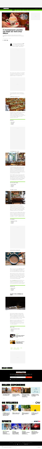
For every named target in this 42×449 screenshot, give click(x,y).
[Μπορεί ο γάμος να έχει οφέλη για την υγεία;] (16, 408)
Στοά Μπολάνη (15, 280)
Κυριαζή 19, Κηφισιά (13, 184)
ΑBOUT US (19, 442)
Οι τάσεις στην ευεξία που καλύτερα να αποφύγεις (35, 414)
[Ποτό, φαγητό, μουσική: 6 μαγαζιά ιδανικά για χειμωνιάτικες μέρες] (12, 342)
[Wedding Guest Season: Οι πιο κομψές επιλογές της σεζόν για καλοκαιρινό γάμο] (26, 390)
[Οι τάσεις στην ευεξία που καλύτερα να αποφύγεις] (35, 408)
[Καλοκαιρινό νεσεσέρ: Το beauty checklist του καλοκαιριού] (16, 390)
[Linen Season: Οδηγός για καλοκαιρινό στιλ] (6, 390)
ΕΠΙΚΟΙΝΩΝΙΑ (11, 442)
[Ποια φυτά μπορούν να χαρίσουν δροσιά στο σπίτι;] (26, 408)
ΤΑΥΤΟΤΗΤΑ (15, 442)
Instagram (12, 186)
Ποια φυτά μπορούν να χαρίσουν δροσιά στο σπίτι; (25, 414)
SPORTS (6, 421)
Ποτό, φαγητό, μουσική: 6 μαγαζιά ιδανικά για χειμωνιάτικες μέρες (20, 342)
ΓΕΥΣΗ (4, 28)
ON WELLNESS (10, 402)
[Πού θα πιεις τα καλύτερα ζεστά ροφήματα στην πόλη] (12, 336)
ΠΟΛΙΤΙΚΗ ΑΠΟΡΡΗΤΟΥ (29, 442)
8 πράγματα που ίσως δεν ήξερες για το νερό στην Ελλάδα (35, 395)
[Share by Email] (7, 40)
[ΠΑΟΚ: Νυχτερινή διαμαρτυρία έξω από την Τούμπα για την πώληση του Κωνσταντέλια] (35, 426)
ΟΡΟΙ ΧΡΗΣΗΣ (23, 442)
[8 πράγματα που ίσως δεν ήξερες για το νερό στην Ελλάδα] (35, 390)
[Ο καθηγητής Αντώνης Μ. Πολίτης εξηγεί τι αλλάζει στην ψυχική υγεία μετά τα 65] (6, 408)
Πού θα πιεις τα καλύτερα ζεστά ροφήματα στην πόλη (20, 336)
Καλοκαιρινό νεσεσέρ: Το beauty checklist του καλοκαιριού (16, 395)
